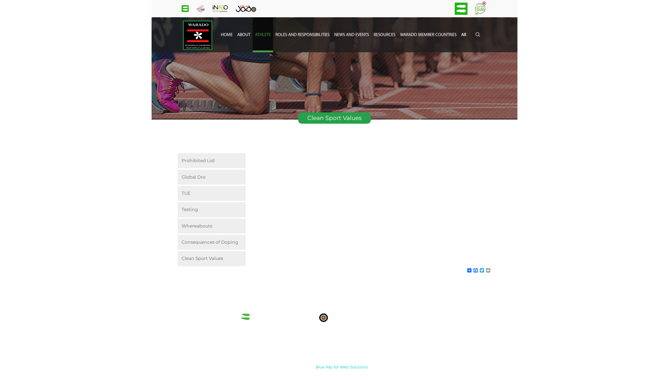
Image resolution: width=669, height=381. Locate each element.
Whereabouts (197, 226)
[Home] (197, 48)
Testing (190, 209)
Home (227, 35)
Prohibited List (198, 160)
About (243, 35)
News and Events (351, 35)
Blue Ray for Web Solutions (342, 367)
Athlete (263, 35)
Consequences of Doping (210, 242)
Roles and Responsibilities (302, 35)
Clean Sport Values (202, 258)
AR (463, 35)
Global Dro (194, 177)
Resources (384, 35)
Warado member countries (428, 35)
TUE (186, 193)
